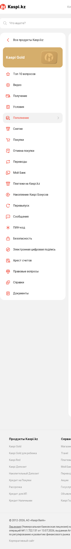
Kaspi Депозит (18, 466)
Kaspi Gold (15, 446)
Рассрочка (15, 487)
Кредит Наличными (20, 500)
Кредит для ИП (18, 493)
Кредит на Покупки (20, 480)
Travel (64, 453)
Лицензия (15, 526)
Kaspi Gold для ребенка (23, 453)
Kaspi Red (14, 460)
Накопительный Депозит (24, 473)
